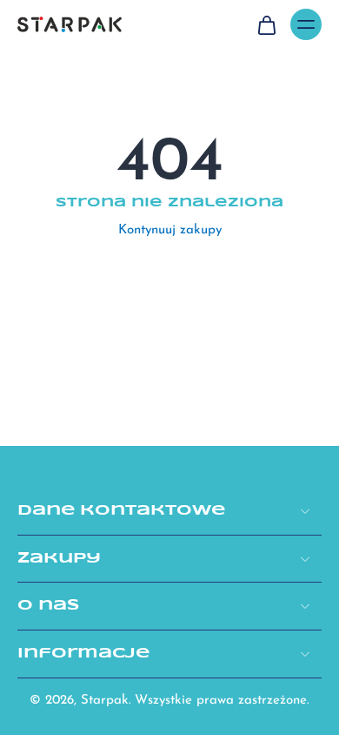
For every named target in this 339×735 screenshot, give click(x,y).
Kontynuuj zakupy (170, 230)
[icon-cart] (266, 24)
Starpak (105, 700)
